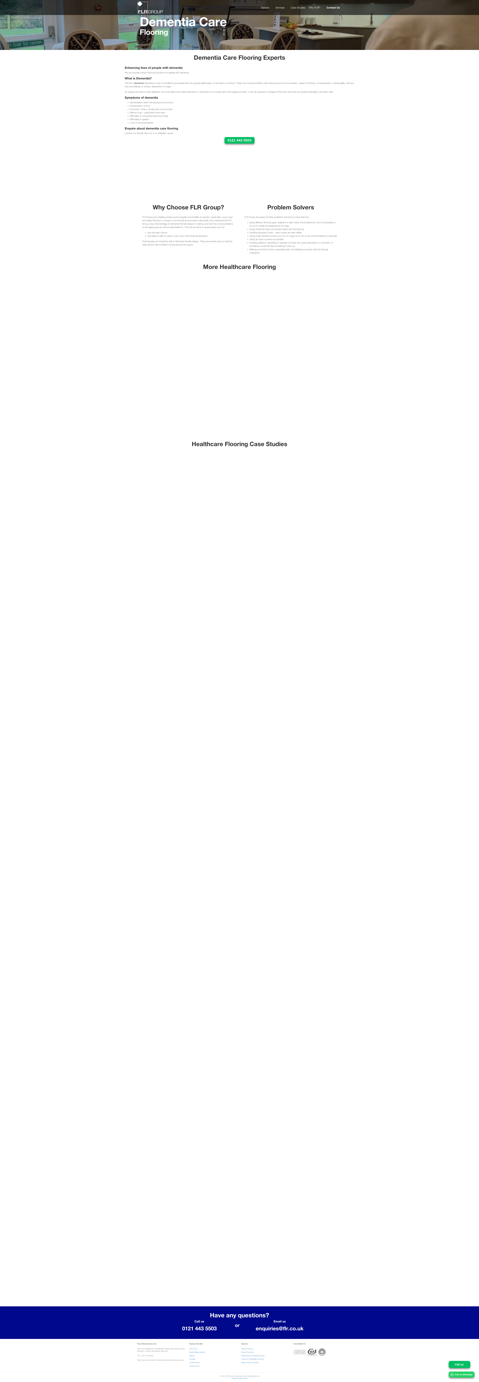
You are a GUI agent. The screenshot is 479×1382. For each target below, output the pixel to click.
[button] (239, 140)
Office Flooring (246, 1349)
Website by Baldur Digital (239, 1378)
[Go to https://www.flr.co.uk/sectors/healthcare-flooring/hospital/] (205, 401)
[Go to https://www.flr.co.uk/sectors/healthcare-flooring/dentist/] (188, 349)
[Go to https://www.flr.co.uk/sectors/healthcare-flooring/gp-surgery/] (206, 298)
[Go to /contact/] (307, 401)
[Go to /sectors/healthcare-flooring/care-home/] (290, 349)
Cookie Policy (194, 1363)
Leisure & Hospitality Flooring (252, 1359)
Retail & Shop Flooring (249, 1363)
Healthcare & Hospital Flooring (252, 1356)
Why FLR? (314, 7)
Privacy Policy (194, 1366)
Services (280, 7)
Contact (192, 1359)
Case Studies (298, 7)
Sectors (265, 7)
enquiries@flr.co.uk (279, 1328)
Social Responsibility (197, 1352)
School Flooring (247, 1352)
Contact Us (333, 7)
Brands (192, 1356)
